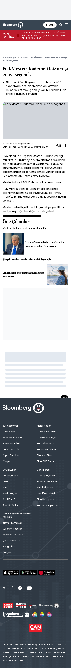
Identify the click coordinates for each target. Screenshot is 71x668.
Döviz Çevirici (10, 475)
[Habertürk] (8, 606)
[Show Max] (49, 615)
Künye (6, 461)
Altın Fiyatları (44, 425)
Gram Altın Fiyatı (46, 431)
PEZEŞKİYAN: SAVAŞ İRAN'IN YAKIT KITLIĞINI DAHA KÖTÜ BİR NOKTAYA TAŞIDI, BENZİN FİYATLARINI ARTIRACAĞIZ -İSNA (45, 35)
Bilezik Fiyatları (45, 487)
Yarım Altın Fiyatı (46, 449)
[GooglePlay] (28, 573)
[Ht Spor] (32, 606)
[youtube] (29, 588)
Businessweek (10, 425)
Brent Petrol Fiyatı (47, 481)
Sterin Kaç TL (10, 493)
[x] (4, 588)
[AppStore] (11, 573)
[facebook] (12, 588)
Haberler (24, 57)
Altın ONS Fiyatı (45, 461)
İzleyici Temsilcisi (12, 522)
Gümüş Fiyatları (46, 475)
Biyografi (8, 546)
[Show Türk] (42, 615)
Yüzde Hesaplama (47, 505)
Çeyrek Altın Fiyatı (47, 437)
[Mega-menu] (66, 25)
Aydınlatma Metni (13, 534)
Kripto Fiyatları (11, 455)
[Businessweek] (16, 615)
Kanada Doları (10, 505)
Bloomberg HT (10, 57)
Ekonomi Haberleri (13, 437)
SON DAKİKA (8, 35)
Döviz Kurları (9, 469)
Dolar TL (7, 481)
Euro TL (7, 487)
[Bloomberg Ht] (49, 606)
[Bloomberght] (13, 25)
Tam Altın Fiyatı (45, 443)
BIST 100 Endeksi (46, 493)
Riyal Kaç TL (9, 499)
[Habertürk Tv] (21, 606)
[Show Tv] (34, 615)
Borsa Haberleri (11, 443)
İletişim (7, 552)
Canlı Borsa (43, 469)
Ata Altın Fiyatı (45, 455)
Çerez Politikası (11, 540)
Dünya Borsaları (11, 449)
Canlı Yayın (9, 431)
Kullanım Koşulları (12, 528)
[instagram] (20, 588)
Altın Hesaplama (46, 499)
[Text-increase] (58, 145)
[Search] (60, 25)
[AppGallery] (46, 573)
